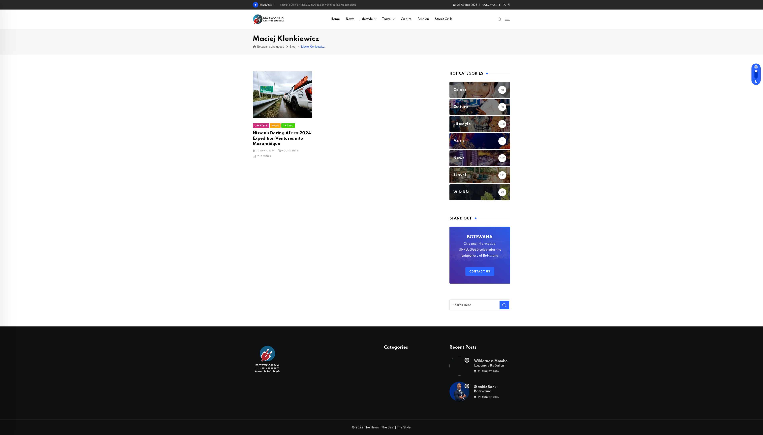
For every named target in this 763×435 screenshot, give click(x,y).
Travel (386, 19)
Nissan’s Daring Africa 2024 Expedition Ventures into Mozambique (282, 138)
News (350, 19)
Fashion (423, 19)
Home (335, 19)
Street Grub (443, 19)
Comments (289, 150)
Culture (406, 19)
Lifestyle (366, 19)
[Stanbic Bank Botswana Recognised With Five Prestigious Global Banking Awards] (459, 391)
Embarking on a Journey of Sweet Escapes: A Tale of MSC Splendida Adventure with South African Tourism (341, 4)
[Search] (500, 19)
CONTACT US (479, 271)
